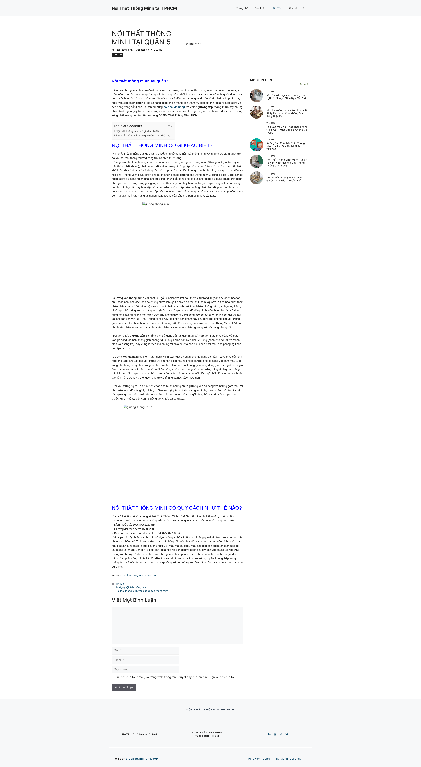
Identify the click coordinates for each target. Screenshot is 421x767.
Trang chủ (242, 8)
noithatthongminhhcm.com (140, 575)
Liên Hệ (292, 8)
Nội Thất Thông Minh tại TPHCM (144, 8)
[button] (304, 8)
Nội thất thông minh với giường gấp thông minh (142, 590)
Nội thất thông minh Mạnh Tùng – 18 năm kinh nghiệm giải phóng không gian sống (286, 162)
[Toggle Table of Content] (168, 126)
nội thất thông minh (122, 49)
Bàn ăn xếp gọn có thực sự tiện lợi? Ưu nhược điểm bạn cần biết (286, 97)
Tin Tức (277, 8)
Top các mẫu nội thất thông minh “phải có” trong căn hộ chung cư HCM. (287, 129)
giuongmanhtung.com (142, 759)
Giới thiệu (260, 8)
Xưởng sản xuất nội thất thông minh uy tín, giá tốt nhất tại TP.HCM (285, 146)
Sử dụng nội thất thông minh (131, 587)
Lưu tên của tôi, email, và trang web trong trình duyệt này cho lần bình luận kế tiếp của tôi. (175, 677)
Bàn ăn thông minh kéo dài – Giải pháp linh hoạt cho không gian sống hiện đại (286, 113)
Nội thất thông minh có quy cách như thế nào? (144, 135)
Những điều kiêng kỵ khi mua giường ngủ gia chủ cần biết (284, 179)
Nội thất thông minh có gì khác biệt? (137, 131)
